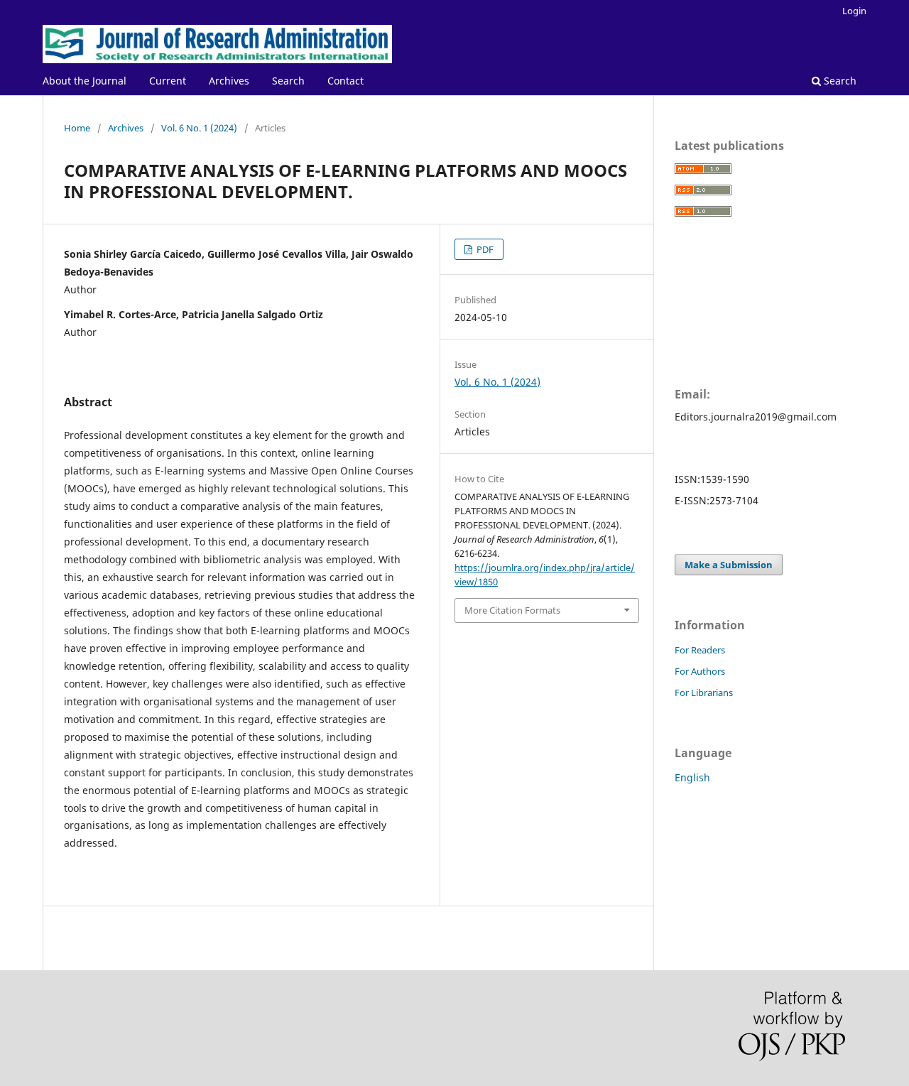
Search (288, 80)
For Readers (700, 650)
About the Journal (84, 80)
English (692, 777)
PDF (484, 249)
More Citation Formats (512, 610)
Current (167, 80)
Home (77, 127)
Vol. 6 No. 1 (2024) (199, 127)
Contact (345, 80)
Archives (229, 80)
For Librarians (704, 692)
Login (854, 10)
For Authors (700, 671)
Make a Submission (729, 564)
